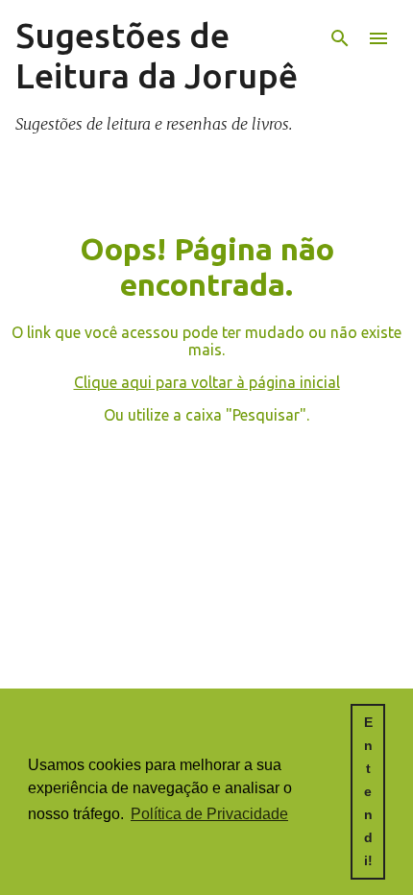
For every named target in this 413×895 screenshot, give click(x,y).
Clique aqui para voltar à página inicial (207, 382)
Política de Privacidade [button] (209, 814)
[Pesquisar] (340, 38)
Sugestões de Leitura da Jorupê (156, 55)
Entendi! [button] (368, 791)
